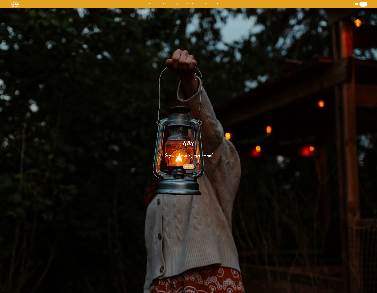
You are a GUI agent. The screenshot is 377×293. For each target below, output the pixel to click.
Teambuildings (222, 4)
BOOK (363, 4)
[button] (154, 4)
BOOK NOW (188, 166)
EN (356, 4)
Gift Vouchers (209, 4)
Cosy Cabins (167, 4)
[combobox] (357, 4)
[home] (15, 4)
